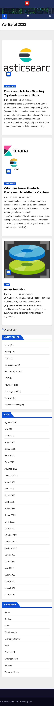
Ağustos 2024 (11, 422)
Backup (8, 352)
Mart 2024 (9, 429)
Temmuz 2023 (11, 475)
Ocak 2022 (9, 581)
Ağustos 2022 (11, 535)
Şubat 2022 (10, 575)
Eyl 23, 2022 (11, 197)
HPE (7, 378)
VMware (8, 398)
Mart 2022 (9, 568)
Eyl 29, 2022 (11, 100)
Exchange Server (12, 372)
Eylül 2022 (9, 528)
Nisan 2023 (10, 482)
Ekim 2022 (9, 522)
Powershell (10, 385)
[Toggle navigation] (28, 16)
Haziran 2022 (11, 548)
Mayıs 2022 (10, 555)
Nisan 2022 (10, 562)
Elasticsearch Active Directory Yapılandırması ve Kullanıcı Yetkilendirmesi (24, 95)
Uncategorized (11, 391)
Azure (7, 284)
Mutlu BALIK (27, 100)
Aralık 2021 (10, 588)
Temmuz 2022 (11, 542)
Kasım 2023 (10, 449)
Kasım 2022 (10, 515)
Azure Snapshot (15, 289)
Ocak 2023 (9, 502)
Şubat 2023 (10, 495)
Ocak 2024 (9, 436)
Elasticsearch (10, 86)
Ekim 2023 (9, 456)
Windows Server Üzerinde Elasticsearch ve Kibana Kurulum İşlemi (26, 192)
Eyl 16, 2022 (11, 294)
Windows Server (12, 405)
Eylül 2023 (9, 462)
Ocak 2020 (9, 595)
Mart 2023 (9, 489)
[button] (50, 16)
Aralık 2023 (10, 442)
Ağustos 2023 (11, 469)
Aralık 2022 (10, 509)
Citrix (7, 358)
